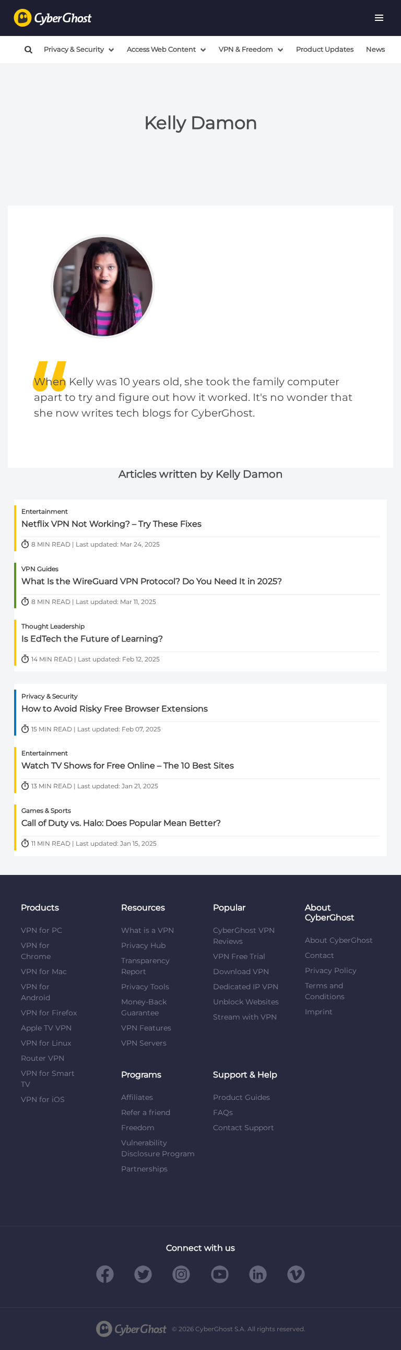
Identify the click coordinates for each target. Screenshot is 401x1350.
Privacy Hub (143, 945)
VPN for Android (35, 992)
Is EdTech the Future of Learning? (92, 639)
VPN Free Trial (239, 956)
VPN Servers (144, 1043)
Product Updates (324, 49)
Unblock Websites (246, 1001)
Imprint (319, 1011)
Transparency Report (145, 966)
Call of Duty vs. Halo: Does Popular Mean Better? (121, 823)
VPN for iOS (43, 1099)
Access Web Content (161, 49)
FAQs (223, 1112)
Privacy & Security (74, 49)
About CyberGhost (339, 940)
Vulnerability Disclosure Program (158, 1148)
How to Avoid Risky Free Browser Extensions (114, 709)
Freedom (138, 1127)
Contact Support (243, 1127)
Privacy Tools (145, 986)
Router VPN (42, 1058)
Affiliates (137, 1097)
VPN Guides (39, 569)
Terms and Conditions (325, 991)
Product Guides (241, 1097)
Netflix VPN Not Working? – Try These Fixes (111, 524)
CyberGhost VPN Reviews (244, 936)
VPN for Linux (46, 1043)
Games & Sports (46, 810)
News (375, 49)
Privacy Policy (331, 970)
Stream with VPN (245, 1017)
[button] (379, 17)
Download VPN (241, 971)
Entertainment (44, 511)
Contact (319, 955)
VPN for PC (41, 930)
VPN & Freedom (246, 49)
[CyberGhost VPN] (52, 18)
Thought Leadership (53, 626)
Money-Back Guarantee (144, 1007)
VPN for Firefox (49, 1012)
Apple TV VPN (46, 1028)
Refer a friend (145, 1112)
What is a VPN (147, 930)
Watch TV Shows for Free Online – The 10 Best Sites (127, 766)
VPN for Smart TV (48, 1079)
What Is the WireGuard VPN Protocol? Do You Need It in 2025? (151, 581)
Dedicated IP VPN (245, 986)
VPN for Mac (44, 971)
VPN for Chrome (36, 951)
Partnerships (144, 1169)
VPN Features (146, 1028)
